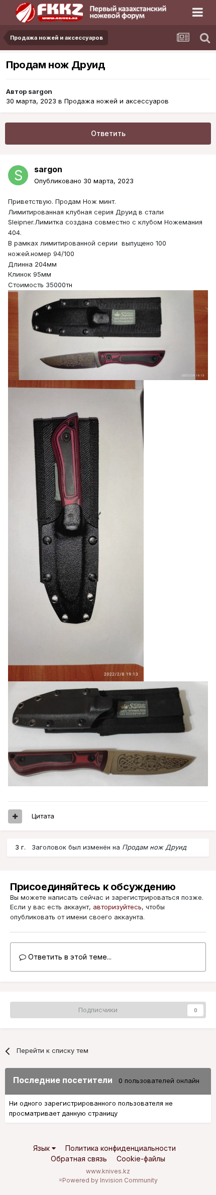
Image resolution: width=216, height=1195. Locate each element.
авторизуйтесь (117, 907)
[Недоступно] (108, 334)
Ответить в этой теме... (69, 956)
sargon (40, 91)
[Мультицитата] (15, 816)
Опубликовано (84, 181)
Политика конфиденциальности (120, 1148)
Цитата (43, 816)
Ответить (108, 133)
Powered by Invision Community (110, 1180)
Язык (42, 1148)
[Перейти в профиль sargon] (18, 175)
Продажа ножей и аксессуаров (116, 101)
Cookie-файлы (141, 1158)
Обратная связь (79, 1158)
